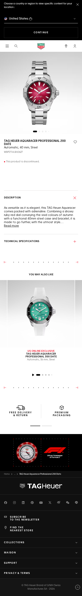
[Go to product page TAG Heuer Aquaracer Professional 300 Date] (41, 313)
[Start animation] (33, 375)
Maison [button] (10, 553)
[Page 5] (48, 131)
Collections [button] (14, 542)
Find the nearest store (21, 529)
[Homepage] (41, 46)
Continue (56, 32)
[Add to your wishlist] (75, 142)
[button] (75, 46)
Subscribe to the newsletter (25, 518)
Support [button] (10, 563)
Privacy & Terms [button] (17, 573)
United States (18, 18)
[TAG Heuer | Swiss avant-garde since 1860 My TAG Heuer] (41, 486)
